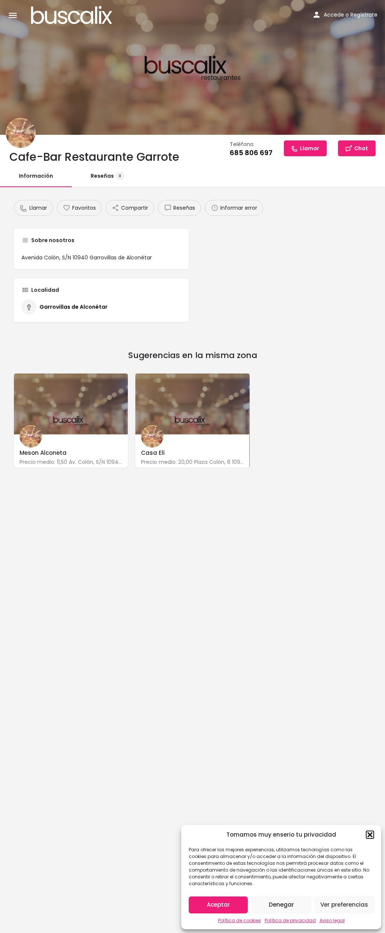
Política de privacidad (290, 920)
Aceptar (218, 905)
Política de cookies (239, 920)
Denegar (281, 905)
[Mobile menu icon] (13, 15)
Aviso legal (332, 920)
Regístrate (363, 14)
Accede (334, 14)
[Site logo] (72, 15)
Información (36, 176)
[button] (370, 834)
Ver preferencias (344, 905)
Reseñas (106, 176)
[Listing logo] (21, 133)
